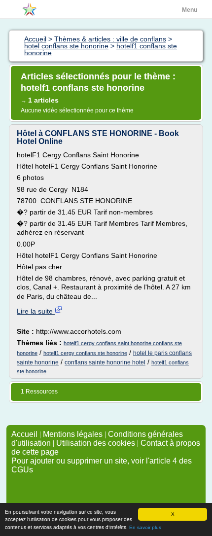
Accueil (24, 434)
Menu (189, 9)
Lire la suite (36, 311)
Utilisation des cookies (95, 443)
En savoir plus (145, 527)
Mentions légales (73, 434)
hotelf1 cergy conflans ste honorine (85, 353)
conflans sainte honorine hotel (105, 362)
